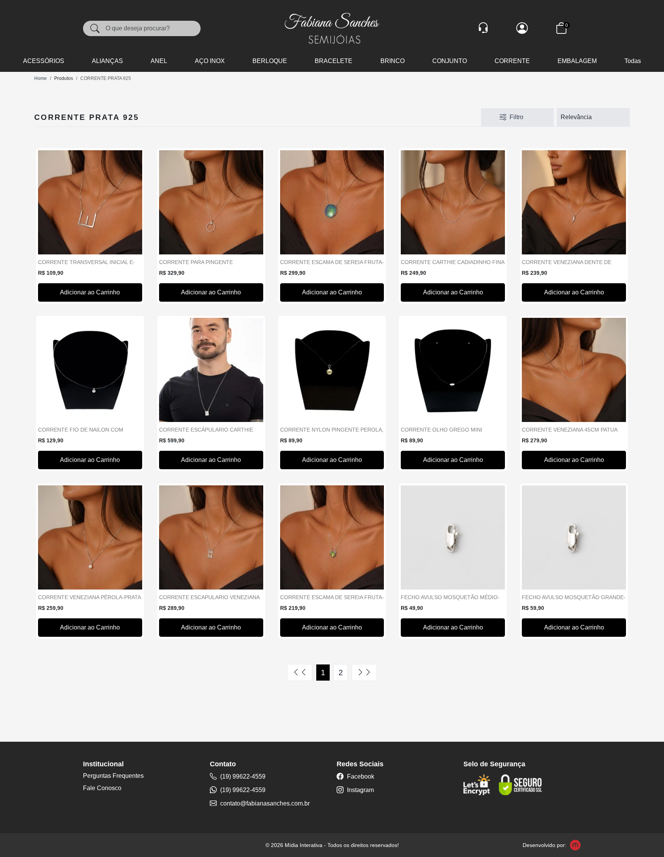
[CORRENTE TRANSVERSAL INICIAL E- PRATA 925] (90, 202)
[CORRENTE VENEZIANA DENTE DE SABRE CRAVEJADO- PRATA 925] (574, 202)
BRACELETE (333, 61)
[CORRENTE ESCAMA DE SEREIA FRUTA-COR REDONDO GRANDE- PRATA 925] (332, 202)
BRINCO (392, 61)
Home (40, 78)
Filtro (516, 117)
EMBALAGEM (577, 61)
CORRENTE (512, 61)
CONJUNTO (449, 61)
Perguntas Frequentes (113, 775)
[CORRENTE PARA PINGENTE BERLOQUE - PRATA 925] (211, 202)
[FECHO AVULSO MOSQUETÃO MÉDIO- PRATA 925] (453, 537)
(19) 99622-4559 (242, 776)
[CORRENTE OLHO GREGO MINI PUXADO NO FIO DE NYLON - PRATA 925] (453, 370)
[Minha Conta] (522, 28)
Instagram (359, 790)
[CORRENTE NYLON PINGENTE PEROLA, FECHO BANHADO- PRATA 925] (332, 370)
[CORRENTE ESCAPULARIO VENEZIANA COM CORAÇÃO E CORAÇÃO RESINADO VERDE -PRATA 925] (211, 537)
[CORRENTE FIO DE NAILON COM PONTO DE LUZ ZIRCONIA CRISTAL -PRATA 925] (90, 370)
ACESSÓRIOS (43, 61)
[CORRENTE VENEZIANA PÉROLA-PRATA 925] (90, 537)
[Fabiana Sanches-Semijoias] (332, 28)
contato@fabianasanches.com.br (265, 803)
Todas (632, 61)
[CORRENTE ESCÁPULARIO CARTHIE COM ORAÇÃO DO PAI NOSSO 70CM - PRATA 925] (211, 370)
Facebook (359, 776)
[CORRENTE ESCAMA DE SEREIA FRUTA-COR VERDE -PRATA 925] (332, 537)
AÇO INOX (210, 61)
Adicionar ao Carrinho (90, 292)
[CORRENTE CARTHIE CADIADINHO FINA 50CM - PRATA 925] (453, 202)
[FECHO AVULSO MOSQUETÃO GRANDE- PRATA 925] (574, 537)
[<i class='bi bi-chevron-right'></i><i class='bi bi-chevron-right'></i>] (364, 672)
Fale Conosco (102, 788)
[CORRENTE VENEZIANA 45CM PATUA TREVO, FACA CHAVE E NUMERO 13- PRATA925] (574, 370)
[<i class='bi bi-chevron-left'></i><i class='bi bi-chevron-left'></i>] (299, 672)
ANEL (159, 61)
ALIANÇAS (107, 61)
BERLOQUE (269, 61)
